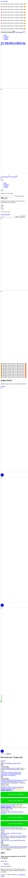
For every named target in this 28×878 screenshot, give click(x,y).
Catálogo (6, 38)
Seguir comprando (5, 214)
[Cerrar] (2, 180)
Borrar (17, 217)
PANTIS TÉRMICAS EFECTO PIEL (10, 768)
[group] (14, 290)
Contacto (6, 39)
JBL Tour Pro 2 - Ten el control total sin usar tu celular (14, 846)
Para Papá (6, 36)
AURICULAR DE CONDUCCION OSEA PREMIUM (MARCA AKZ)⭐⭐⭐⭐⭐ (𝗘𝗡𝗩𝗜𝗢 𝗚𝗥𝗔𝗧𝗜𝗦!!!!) (12, 806)
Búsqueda (6, 863)
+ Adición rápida (4, 766)
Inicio (5, 35)
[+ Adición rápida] (2, 765)
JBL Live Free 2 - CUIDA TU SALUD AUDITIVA (13, 836)
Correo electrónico (19, 196)
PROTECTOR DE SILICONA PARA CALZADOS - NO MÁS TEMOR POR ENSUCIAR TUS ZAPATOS (14, 782)
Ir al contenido (4, 1)
